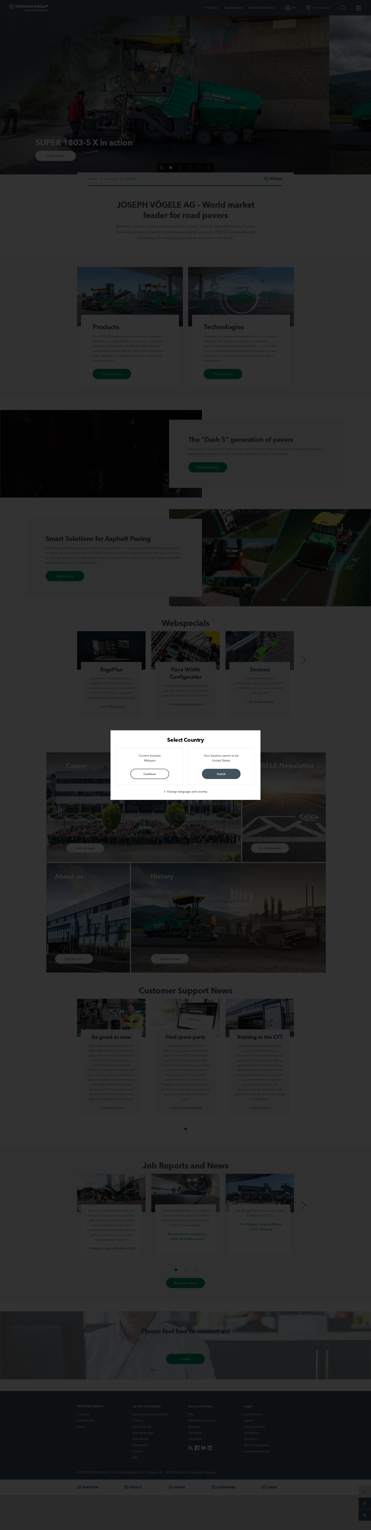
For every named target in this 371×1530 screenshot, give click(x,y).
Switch (221, 774)
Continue (150, 774)
